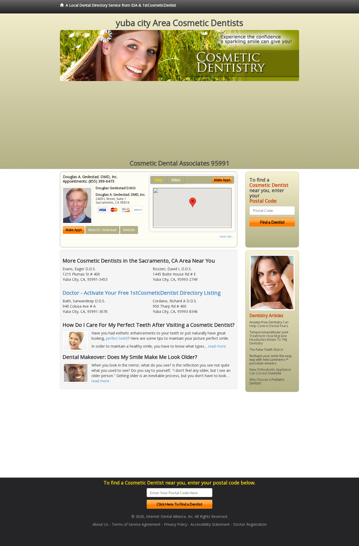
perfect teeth (117, 338)
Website (129, 230)
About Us (100, 524)
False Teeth (264, 349)
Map (158, 179)
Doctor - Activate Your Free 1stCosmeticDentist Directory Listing (142, 292)
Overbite (274, 373)
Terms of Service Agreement (136, 524)
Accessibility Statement (210, 524)
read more (217, 346)
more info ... (227, 236)
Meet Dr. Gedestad (102, 230)
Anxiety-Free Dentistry (265, 322)
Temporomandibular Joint (268, 332)
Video (176, 179)
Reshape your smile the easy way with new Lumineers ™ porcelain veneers (270, 359)
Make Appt (74, 230)
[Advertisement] (179, 120)
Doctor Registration (250, 524)
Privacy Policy (175, 524)
